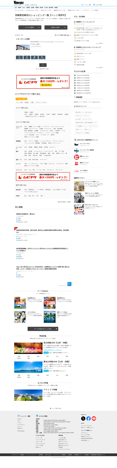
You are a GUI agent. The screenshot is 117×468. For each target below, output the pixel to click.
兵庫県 (52, 428)
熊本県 (41, 7)
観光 (17, 151)
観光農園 (59, 128)
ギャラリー (53, 147)
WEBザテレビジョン (86, 436)
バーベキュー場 (40, 170)
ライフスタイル (21, 424)
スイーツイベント (93, 126)
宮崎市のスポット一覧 (73, 10)
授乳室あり (48, 189)
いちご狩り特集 (62, 437)
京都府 (48, 428)
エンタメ (18, 163)
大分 (57, 356)
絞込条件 (18, 189)
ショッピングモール (36, 46)
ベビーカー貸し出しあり (31, 191)
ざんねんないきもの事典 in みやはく (86, 32)
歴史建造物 (43, 153)
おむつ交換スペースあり (59, 189)
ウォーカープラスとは (86, 425)
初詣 (30, 155)
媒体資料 (70, 454)
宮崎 (67, 356)
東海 (37, 425)
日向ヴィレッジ (80, 56)
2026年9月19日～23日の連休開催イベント (86, 122)
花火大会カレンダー (63, 443)
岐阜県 (48, 425)
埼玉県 (57, 421)
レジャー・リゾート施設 (52, 132)
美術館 (30, 147)
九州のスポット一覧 (46, 10)
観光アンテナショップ (54, 143)
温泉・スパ (19, 159)
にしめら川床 (80, 38)
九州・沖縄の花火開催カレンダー (55, 352)
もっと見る (99, 43)
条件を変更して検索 (64, 202)
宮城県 (45, 420)
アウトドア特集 (50, 390)
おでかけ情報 (99, 4)
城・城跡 (35, 153)
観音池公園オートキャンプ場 (84, 53)
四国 (37, 431)
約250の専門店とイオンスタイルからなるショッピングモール (47, 41)
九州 (15, 7)
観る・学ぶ (32, 195)
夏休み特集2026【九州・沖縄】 (57, 362)
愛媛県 (48, 431)
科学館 (46, 147)
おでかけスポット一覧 (32, 10)
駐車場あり (32, 189)
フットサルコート (33, 163)
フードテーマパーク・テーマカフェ (34, 132)
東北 (37, 420)
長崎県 (37, 7)
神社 (56, 151)
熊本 (47, 356)
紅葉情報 (60, 447)
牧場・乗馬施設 (28, 130)
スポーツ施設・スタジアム (47, 163)
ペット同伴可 (40, 189)
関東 (37, 422)
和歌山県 (60, 428)
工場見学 (57, 130)
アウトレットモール (41, 102)
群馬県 (60, 421)
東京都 (45, 421)
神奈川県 (49, 421)
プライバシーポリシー (31, 454)
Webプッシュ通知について (87, 427)
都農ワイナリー (80, 59)
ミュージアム (19, 148)
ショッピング (85, 10)
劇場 (66, 163)
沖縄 (28, 358)
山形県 (59, 420)
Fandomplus (21, 431)
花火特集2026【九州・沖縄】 (56, 343)
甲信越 (37, 423)
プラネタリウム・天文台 (46, 130)
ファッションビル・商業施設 (32, 143)
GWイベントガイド (62, 441)
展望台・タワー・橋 (61, 153)
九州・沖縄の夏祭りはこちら (54, 371)
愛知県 (45, 425)
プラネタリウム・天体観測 (82, 133)
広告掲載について (78, 454)
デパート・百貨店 (33, 141)
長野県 (48, 423)
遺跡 (49, 153)
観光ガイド (38, 447)
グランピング (59, 170)
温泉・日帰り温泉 (33, 159)
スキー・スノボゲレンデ (42, 134)
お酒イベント (79, 129)
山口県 (52, 429)
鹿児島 (19, 358)
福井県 (52, 426)
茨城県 (68, 421)
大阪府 (45, 428)
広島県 (45, 429)
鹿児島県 (51, 7)
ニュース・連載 (87, 4)
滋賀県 (64, 428)
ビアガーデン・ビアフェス (82, 115)
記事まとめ (20, 428)
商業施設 (18, 141)
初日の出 (35, 155)
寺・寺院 (61, 151)
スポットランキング (40, 443)
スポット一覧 (39, 441)
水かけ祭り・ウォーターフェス (83, 119)
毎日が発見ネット (85, 440)
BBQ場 (26, 102)
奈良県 (56, 428)
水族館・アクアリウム (45, 128)
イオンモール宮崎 (23, 39)
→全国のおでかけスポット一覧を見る (34, 116)
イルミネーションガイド (64, 449)
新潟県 (52, 423)
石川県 (45, 426)
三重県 (52, 425)
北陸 (37, 426)
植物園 (36, 130)
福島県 (63, 420)
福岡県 (28, 7)
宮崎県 (19, 7)
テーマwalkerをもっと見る (43, 329)
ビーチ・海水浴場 (29, 134)
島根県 (59, 429)
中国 (37, 429)
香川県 (45, 431)
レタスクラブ (84, 432)
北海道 (37, 419)
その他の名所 (47, 155)
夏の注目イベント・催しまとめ (83, 112)
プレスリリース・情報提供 (59, 454)
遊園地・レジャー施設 (35, 126)
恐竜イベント (88, 129)
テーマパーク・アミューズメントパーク (53, 126)
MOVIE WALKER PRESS (87, 438)
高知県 (56, 431)
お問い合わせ (48, 454)
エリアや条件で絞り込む (62, 35)
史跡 (53, 153)
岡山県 (48, 429)
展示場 (52, 134)
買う (37, 195)
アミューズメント (19, 127)
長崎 (38, 356)
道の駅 (30, 151)
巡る (42, 195)
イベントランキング (40, 439)
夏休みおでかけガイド (63, 445)
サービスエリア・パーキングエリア (43, 151)
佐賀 (28, 356)
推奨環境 (41, 454)
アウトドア (19, 170)
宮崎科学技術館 (80, 64)
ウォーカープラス (19, 10)
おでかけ (19, 419)
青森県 (48, 420)
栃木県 (64, 421)
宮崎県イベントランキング (85, 22)
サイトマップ (15, 454)
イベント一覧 (39, 437)
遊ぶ (25, 195)
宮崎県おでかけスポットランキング (88, 47)
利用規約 (22, 454)
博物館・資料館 (38, 147)
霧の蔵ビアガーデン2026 (83, 40)
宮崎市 (23, 7)
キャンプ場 (19, 102)
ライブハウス (59, 163)
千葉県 (53, 421)
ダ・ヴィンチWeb (85, 434)
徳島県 (52, 431)
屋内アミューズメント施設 (31, 137)
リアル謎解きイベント (81, 126)
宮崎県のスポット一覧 (59, 10)
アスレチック (50, 170)
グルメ (18, 420)
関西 (37, 428)
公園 (32, 102)
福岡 (19, 356)
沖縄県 (56, 7)
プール (63, 130)
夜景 (40, 155)
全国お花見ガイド (62, 439)
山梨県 (45, 423)
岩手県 (52, 420)
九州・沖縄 (39, 432)
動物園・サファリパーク (31, 128)
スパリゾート (43, 159)
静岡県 (56, 425)
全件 (25, 126)
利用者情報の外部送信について (98, 454)
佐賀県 (32, 7)
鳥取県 (56, 429)
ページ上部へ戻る (56, 408)
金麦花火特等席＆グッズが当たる (52, 350)
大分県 (46, 7)
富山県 (48, 426)
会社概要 (87, 454)
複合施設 (44, 143)
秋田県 (56, 420)
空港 (25, 155)
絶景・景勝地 (28, 153)
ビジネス (19, 426)
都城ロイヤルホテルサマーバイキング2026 (87, 35)
